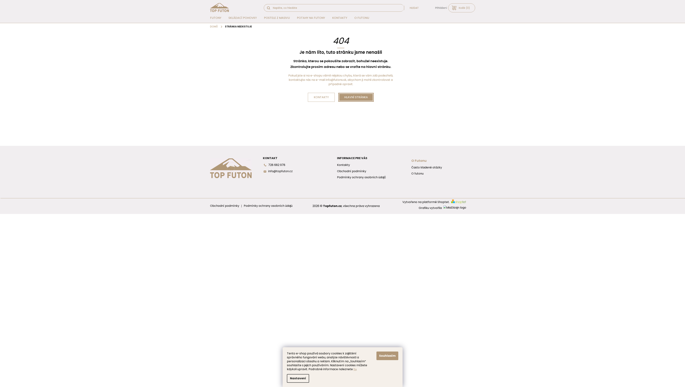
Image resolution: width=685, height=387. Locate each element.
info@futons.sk (336, 80)
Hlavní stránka (356, 97)
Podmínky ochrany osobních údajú (268, 205)
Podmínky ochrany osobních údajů (361, 177)
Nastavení (298, 378)
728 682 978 (276, 165)
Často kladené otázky (426, 167)
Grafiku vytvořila (431, 208)
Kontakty (321, 97)
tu (355, 369)
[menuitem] (215, 18)
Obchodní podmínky (351, 171)
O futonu (417, 174)
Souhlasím (387, 356)
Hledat (414, 8)
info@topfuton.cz (280, 171)
